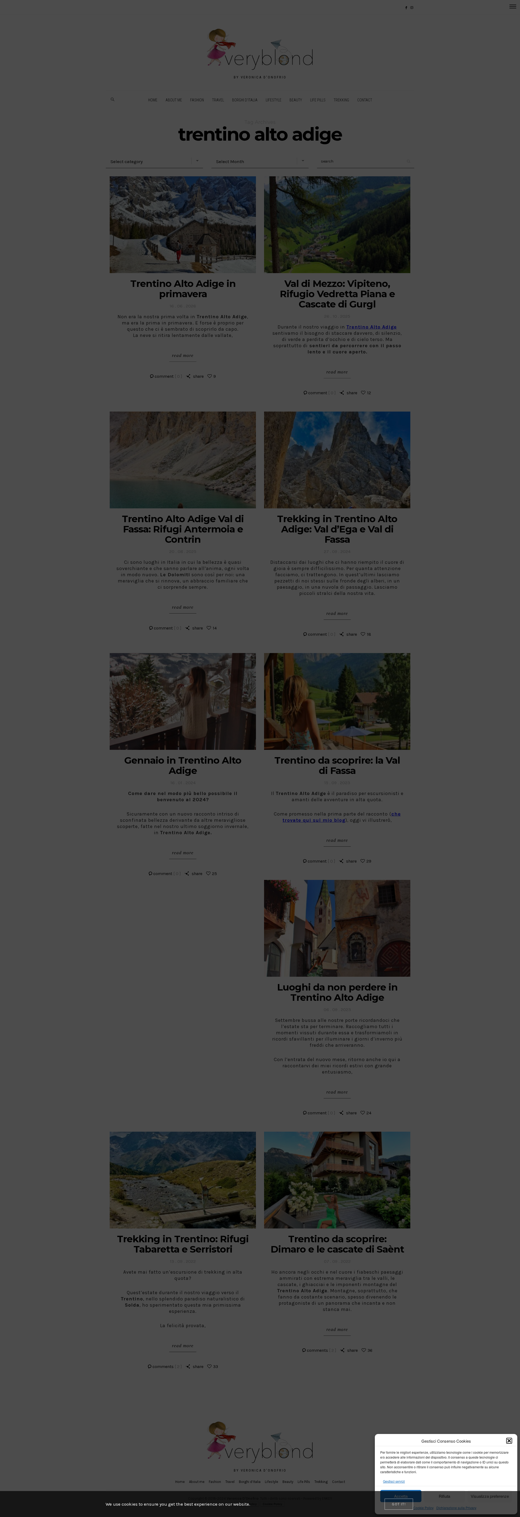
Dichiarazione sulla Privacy (456, 1507)
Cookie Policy (423, 1507)
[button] (509, 1440)
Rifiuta (444, 1496)
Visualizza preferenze (490, 1496)
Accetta (401, 1496)
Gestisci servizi (394, 1481)
